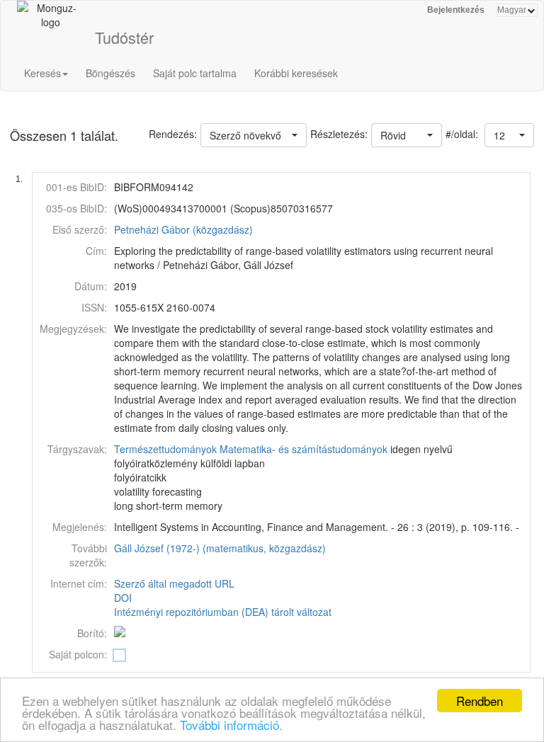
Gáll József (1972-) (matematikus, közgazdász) (220, 548)
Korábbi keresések (296, 73)
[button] (509, 135)
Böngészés (110, 73)
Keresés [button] (42, 73)
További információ (229, 725)
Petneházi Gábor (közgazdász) (183, 229)
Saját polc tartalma (195, 73)
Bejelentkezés (455, 10)
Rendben (479, 700)
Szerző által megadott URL (174, 583)
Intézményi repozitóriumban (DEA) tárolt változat (223, 612)
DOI (123, 597)
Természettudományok (165, 449)
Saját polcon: (78, 654)
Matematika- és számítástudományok (303, 449)
